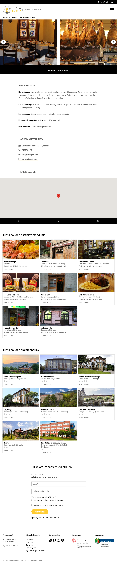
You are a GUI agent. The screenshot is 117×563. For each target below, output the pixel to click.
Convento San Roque (87, 410)
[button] (3, 42)
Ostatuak (50, 500)
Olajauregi (8, 410)
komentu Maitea (47, 410)
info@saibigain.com (30, 154)
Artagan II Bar (46, 328)
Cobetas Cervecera (86, 295)
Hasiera (5, 17)
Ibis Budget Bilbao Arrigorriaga (53, 443)
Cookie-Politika (36, 560)
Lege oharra (25, 560)
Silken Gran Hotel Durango (89, 376)
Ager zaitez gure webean (35, 550)
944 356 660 (14, 546)
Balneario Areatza (48, 376)
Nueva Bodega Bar (11, 328)
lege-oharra (59, 505)
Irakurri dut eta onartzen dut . (48, 505)
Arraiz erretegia (10, 261)
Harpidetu (40, 511)
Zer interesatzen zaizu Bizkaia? (43, 497)
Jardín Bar (45, 261)
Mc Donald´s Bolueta (12, 295)
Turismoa (29, 545)
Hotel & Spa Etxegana (12, 376)
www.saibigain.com (30, 159)
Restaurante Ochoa (86, 261)
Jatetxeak (14, 17)
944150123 (27, 150)
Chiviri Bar (45, 295)
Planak (61, 500)
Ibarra (6, 443)
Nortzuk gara (31, 548)
